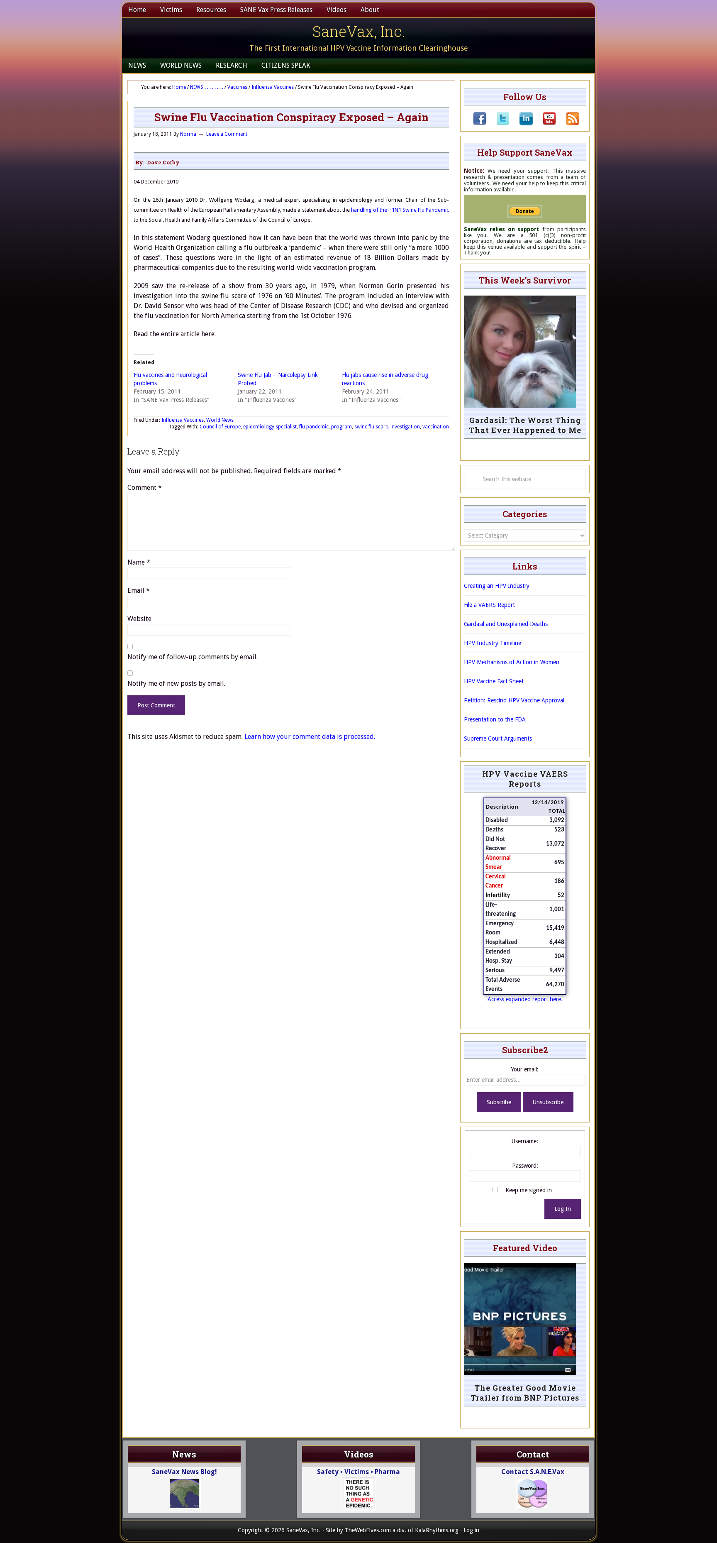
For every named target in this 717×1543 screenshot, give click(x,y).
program (341, 427)
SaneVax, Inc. (358, 31)
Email (138, 590)
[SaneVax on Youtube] (544, 123)
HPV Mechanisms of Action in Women (511, 662)
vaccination (435, 427)
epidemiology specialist (270, 427)
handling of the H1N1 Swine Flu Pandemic (400, 210)
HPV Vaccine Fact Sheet (494, 681)
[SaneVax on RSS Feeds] (567, 123)
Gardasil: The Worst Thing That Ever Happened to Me (525, 425)
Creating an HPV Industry (496, 585)
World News (220, 420)
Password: (525, 1165)
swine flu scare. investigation (387, 427)
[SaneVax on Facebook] (479, 123)
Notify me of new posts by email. (176, 683)
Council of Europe (220, 427)
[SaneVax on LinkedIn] (521, 123)
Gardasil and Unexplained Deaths (506, 624)
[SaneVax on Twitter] (498, 123)
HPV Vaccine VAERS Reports (525, 779)
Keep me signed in (528, 1190)
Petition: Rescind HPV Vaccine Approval (514, 700)
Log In (562, 1209)
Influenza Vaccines (182, 420)
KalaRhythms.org (436, 1530)
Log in (471, 1530)
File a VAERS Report (489, 605)
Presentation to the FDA (495, 719)
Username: (525, 1141)
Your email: (525, 1069)
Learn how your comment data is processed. (309, 737)
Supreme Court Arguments (498, 738)
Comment (144, 488)
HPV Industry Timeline (492, 643)
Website (139, 619)
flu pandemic (314, 427)
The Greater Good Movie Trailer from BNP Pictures (525, 1393)
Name (138, 562)
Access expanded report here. (525, 999)
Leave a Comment (226, 134)
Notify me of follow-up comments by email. (192, 657)
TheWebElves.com (368, 1530)
